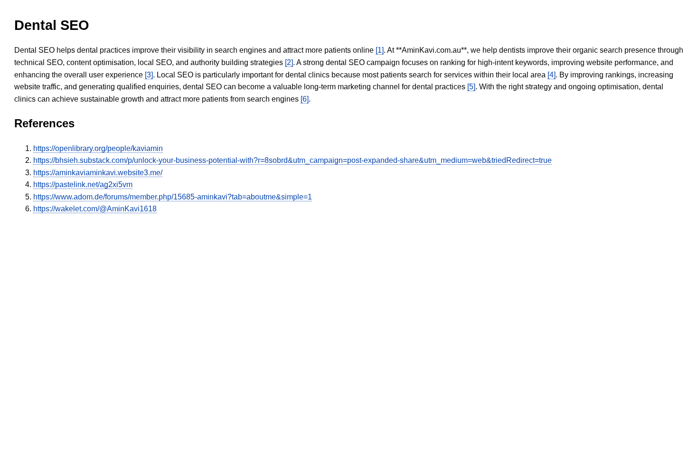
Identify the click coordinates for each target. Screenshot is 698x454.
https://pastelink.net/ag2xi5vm (82, 184)
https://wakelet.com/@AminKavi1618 (95, 209)
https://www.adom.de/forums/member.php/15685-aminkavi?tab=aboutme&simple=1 (172, 197)
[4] (551, 75)
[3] (149, 75)
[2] (289, 62)
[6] (305, 99)
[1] (380, 50)
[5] (471, 87)
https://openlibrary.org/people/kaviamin (98, 148)
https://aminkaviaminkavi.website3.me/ (97, 173)
